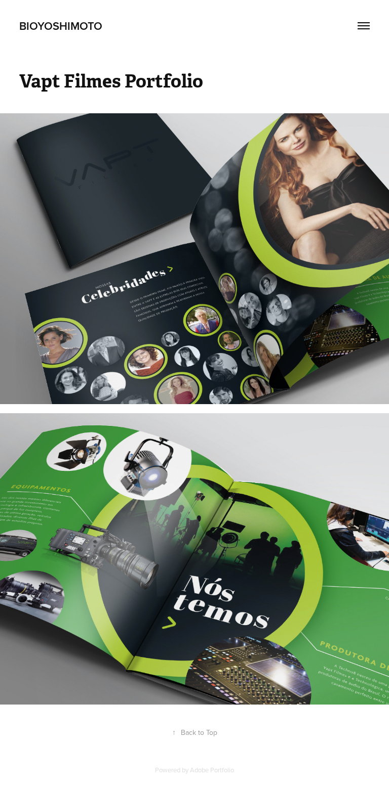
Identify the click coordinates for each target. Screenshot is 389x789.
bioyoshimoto (60, 26)
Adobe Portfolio (212, 769)
